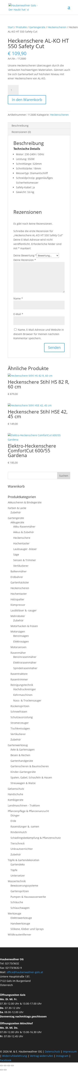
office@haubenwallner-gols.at (25, 972)
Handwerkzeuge (20, 923)
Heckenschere (21, 537)
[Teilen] (8, 1065)
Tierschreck (17, 843)
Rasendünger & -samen (25, 826)
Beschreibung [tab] (20, 125)
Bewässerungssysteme (24, 885)
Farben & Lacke (17, 508)
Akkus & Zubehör (23, 532)
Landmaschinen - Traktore (24, 805)
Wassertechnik (17, 881)
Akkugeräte (17, 522)
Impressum (70, 1051)
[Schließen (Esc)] (12, 1065)
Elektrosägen (21, 641)
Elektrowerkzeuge (21, 918)
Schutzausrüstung (22, 717)
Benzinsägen (21, 636)
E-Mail (18, 314)
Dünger (15, 815)
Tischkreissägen (20, 728)
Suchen (63, 475)
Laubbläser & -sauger (24, 610)
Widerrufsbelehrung (14, 1056)
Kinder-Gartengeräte (23, 772)
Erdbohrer (17, 577)
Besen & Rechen (20, 755)
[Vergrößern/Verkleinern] (1, 1065)
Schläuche (17, 902)
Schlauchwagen (20, 908)
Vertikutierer (20, 565)
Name (18, 298)
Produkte (21, 27)
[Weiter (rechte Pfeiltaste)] (5, 1069)
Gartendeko (18, 864)
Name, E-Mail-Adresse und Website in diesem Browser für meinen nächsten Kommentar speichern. (38, 334)
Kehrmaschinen (22, 695)
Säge (16, 554)
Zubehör (16, 512)
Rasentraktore (19, 674)
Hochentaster (21, 543)
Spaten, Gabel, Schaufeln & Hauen (31, 777)
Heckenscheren (57, 27)
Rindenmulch (19, 832)
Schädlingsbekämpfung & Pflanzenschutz (36, 837)
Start (11, 27)
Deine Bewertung (25, 255)
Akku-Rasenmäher (24, 526)
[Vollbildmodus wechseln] (5, 1065)
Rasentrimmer (19, 679)
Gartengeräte (37, 27)
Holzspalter (17, 599)
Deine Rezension (24, 260)
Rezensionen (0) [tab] (21, 132)
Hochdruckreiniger (24, 689)
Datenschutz (53, 1051)
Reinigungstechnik (22, 685)
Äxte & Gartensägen (23, 749)
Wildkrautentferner (19, 934)
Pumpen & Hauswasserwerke (28, 896)
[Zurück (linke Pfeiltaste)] (1, 1069)
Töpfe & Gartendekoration (23, 860)
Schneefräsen (19, 711)
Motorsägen (18, 631)
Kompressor (18, 605)
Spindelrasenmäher (25, 668)
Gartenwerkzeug (18, 745)
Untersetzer (18, 875)
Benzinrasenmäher (24, 657)
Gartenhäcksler (20, 582)
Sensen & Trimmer (24, 560)
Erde (13, 821)
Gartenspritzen (20, 891)
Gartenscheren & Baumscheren (30, 766)
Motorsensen (18, 647)
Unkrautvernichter (22, 849)
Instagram (62, 1056)
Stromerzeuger (20, 723)
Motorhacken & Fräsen (24, 626)
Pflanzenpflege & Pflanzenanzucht (28, 811)
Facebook (5, 1060)
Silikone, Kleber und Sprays (27, 929)
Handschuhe (15, 794)
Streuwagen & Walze (23, 783)
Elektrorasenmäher (24, 662)
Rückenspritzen (20, 706)
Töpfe (14, 870)
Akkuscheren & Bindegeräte (25, 502)
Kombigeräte (15, 800)
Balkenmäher (19, 571)
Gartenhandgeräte (22, 760)
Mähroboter (18, 616)
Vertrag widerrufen (41, 1056)
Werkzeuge (14, 913)
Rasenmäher (18, 652)
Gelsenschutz (16, 788)
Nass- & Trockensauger (27, 700)
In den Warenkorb (27, 99)
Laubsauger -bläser (25, 549)
